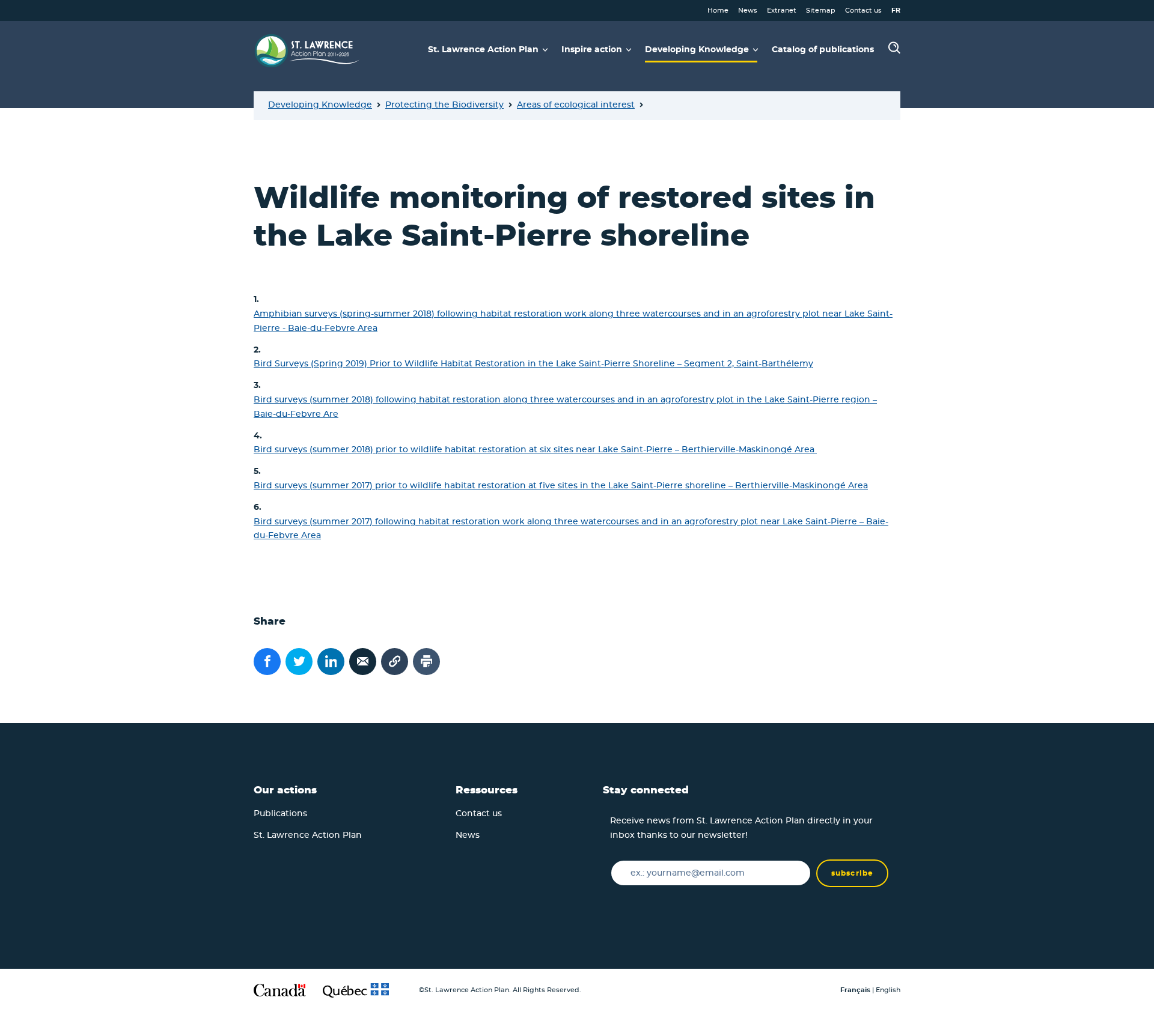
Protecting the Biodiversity (444, 105)
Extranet (781, 10)
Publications (280, 814)
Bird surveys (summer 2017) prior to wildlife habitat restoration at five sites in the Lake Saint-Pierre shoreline (490, 486)
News (747, 10)
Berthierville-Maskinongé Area (801, 486)
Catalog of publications (823, 50)
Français (855, 990)
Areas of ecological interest (576, 105)
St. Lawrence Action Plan (308, 835)
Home (717, 10)
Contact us (863, 10)
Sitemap (820, 10)
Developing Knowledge (320, 105)
